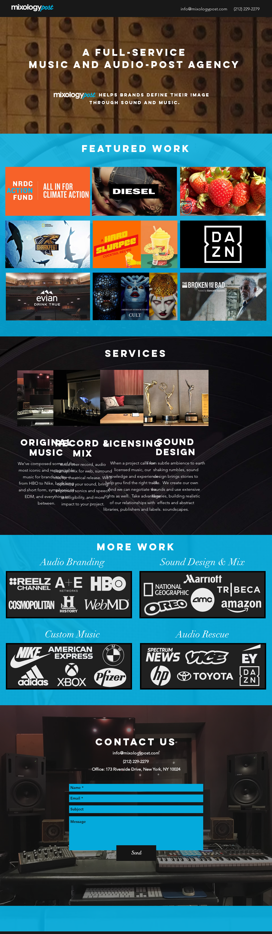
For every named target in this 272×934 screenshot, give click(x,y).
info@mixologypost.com (204, 8)
